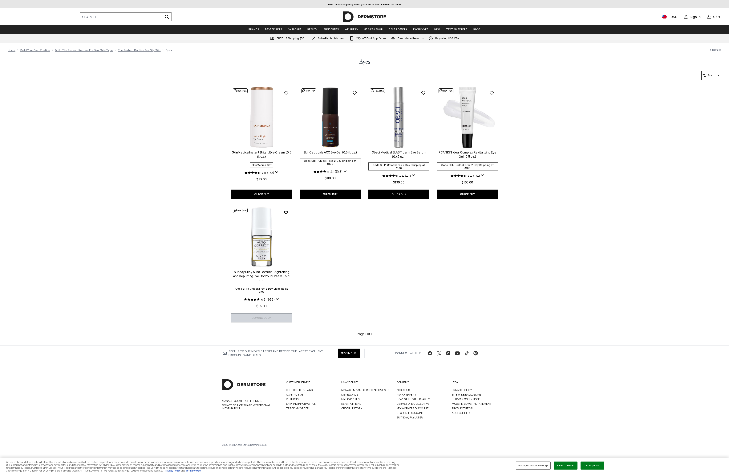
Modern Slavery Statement (472, 403)
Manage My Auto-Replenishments (365, 390)
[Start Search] (166, 17)
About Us (403, 390)
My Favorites (350, 399)
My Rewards (349, 394)
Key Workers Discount (413, 408)
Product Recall (463, 408)
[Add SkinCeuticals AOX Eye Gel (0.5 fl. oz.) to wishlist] (354, 93)
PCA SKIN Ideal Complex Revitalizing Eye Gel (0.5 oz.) (467, 154)
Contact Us (295, 394)
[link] (692, 17)
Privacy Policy (462, 390)
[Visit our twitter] (439, 353)
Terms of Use (193, 470)
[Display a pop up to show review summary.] (277, 172)
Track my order (297, 408)
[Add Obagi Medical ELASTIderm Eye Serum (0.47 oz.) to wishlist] (423, 93)
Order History (351, 408)
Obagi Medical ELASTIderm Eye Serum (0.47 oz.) (399, 154)
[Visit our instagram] (448, 353)
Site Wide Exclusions (466, 394)
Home (11, 50)
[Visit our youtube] (457, 353)
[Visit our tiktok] (466, 353)
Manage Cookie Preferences (242, 400)
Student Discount (410, 413)
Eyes (364, 61)
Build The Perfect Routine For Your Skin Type (84, 50)
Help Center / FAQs (299, 390)
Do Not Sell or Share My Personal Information (246, 407)
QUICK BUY (261, 194)
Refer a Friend (351, 403)
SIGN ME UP (349, 353)
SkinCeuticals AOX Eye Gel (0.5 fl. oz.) (330, 152)
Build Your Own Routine (35, 50)
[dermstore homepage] (364, 16)
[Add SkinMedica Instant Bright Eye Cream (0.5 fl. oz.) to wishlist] (286, 93)
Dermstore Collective (413, 403)
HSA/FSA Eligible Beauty (413, 399)
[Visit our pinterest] (475, 353)
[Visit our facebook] (430, 353)
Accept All (592, 465)
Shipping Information (301, 403)
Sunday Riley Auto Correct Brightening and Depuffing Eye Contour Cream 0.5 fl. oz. (261, 276)
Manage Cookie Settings (533, 465)
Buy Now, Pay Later (410, 417)
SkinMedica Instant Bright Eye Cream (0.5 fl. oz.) (261, 154)
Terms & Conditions (466, 399)
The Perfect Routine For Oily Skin (139, 50)
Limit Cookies (565, 465)
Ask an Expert (406, 394)
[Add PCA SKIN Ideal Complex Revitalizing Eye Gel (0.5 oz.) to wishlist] (491, 93)
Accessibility (461, 413)
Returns (292, 399)
